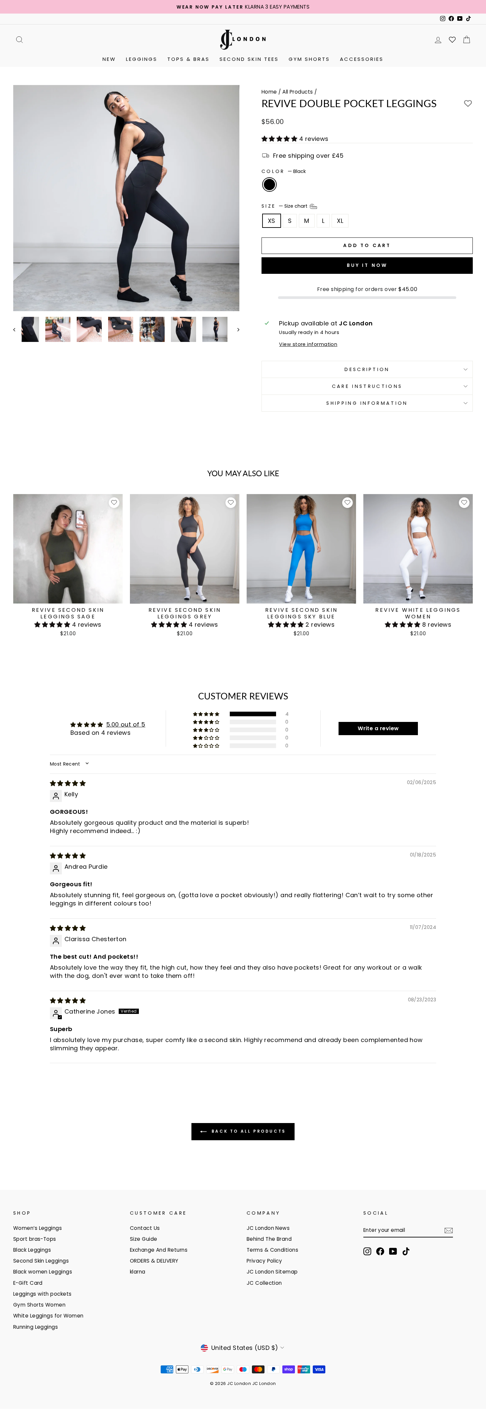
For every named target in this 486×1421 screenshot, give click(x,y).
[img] (68, 783)
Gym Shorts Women (39, 1304)
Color (284, 171)
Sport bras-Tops (34, 1238)
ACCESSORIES (362, 59)
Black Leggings (32, 1249)
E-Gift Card (28, 1282)
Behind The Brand (269, 1238)
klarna (137, 1271)
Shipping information (367, 403)
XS (271, 221)
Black (269, 184)
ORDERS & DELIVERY (154, 1260)
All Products (297, 91)
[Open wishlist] (452, 39)
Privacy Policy (264, 1260)
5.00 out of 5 (125, 724)
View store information (308, 344)
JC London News (268, 1228)
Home (269, 91)
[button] (280, 139)
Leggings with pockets (42, 1293)
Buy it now (367, 265)
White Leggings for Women (48, 1315)
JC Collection (264, 1282)
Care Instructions (367, 386)
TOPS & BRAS (188, 59)
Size (285, 205)
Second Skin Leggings (41, 1260)
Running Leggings (35, 1326)
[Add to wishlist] (114, 502)
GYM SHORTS (309, 59)
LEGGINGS (141, 59)
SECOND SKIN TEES (249, 59)
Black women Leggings (42, 1271)
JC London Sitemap (272, 1271)
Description (367, 369)
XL (340, 221)
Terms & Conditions (272, 1249)
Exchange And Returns (158, 1249)
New (109, 59)
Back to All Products (247, 1131)
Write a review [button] (378, 728)
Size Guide (143, 1238)
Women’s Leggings (37, 1228)
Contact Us (145, 1228)
